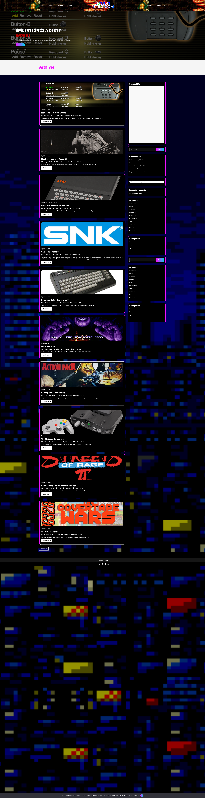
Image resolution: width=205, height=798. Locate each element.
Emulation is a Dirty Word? (53, 113)
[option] (102, 30)
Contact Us (61, 5)
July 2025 (131, 227)
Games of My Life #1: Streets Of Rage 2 (59, 485)
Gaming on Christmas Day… (54, 393)
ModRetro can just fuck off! (54, 159)
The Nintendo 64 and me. (52, 439)
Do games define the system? (55, 300)
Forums (70, 5)
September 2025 (133, 221)
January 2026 (132, 215)
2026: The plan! (48, 346)
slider (48, 110)
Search (160, 149)
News (43, 343)
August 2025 (132, 224)
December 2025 (133, 218)
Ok (141, 795)
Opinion (43, 110)
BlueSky (149, 5)
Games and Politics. (50, 252)
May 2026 (132, 206)
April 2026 (132, 209)
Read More (46, 121)
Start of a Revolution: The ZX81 (55, 205)
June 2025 (132, 230)
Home (42, 5)
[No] (203, 795)
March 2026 (132, 212)
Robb (58, 115)
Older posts (44, 549)
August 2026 (132, 203)
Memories (44, 202)
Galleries (50, 5)
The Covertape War (50, 532)
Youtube (158, 5)
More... (20, 45)
